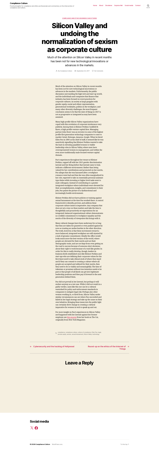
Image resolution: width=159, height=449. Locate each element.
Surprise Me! (118, 5)
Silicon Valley (88, 334)
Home (95, 5)
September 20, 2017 (83, 71)
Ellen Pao (94, 332)
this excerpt (72, 317)
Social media (129, 5)
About (101, 5)
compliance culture (71, 332)
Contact (138, 5)
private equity (62, 334)
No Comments (98, 71)
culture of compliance (84, 332)
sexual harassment (77, 334)
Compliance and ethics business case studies (79, 18)
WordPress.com (57, 444)
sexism (69, 334)
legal (99, 332)
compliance (61, 332)
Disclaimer (108, 5)
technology (95, 334)
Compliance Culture (18, 3)
